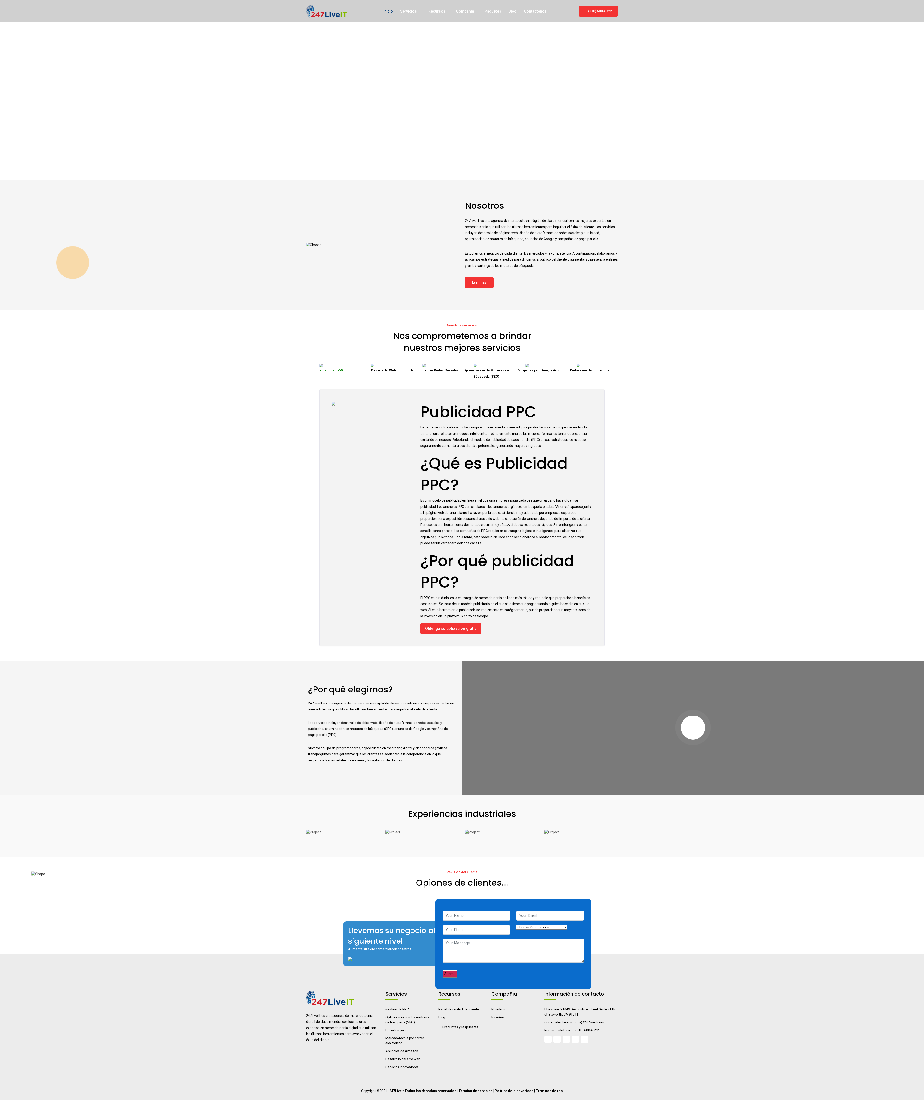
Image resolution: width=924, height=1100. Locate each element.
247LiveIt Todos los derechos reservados (422, 1091)
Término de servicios (475, 1091)
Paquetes (493, 11)
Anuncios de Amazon (401, 1051)
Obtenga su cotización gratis (450, 628)
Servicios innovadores (402, 1067)
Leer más (479, 282)
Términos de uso (549, 1091)
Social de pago (396, 1030)
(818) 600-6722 (599, 11)
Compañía (465, 11)
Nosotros (498, 1009)
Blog (512, 11)
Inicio (388, 11)
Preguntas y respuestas (460, 1027)
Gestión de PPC (397, 1009)
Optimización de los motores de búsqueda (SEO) (407, 1019)
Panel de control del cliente (458, 1009)
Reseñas (498, 1017)
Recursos (436, 11)
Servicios (409, 11)
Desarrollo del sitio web (402, 1059)
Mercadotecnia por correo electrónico (405, 1040)
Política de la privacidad (514, 1091)
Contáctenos (535, 11)
